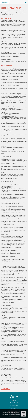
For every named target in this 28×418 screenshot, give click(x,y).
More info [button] (15, 416)
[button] (25, 2)
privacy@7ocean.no (7, 374)
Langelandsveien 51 (15, 408)
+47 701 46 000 (7, 375)
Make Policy (18, 151)
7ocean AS (14, 400)
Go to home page (5, 388)
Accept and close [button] (23, 414)
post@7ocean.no (15, 405)
